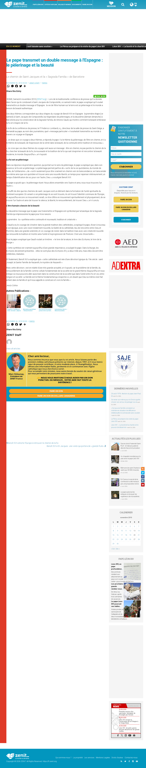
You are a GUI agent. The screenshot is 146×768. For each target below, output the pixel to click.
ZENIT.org (41, 99)
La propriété (78, 757)
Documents (76, 4)
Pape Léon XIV (38, 4)
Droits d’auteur (117, 757)
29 (113, 544)
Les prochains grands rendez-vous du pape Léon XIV (117, 589)
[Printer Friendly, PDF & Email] (99, 96)
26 (130, 539)
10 (122, 531)
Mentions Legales (103, 757)
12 (130, 531)
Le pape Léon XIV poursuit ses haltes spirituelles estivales (116, 606)
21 (139, 535)
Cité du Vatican (51, 4)
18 (126, 535)
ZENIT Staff (34, 83)
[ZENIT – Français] (18, 5)
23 (118, 539)
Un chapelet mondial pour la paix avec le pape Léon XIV (131, 457)
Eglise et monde (64, 4)
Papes (44, 83)
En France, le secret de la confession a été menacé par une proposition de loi (130, 481)
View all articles (13, 348)
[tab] (118, 706)
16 (118, 535)
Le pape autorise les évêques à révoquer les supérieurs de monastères (130, 494)
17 (122, 535)
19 (130, 535)
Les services (89, 757)
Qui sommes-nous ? (63, 757)
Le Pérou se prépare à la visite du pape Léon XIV (60, 46)
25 (126, 539)
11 (126, 531)
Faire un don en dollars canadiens (56, 396)
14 (139, 531)
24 (122, 539)
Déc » (118, 549)
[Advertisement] (73, 26)
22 (113, 539)
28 (139, 539)
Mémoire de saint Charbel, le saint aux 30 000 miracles (131, 469)
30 (118, 544)
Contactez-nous (131, 757)
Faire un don (87, 4)
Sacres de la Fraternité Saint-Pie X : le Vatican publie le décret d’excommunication (131, 446)
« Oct (113, 549)
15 (113, 535)
